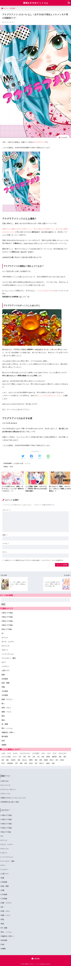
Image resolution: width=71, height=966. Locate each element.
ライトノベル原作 (6, 756)
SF (3, 633)
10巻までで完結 (7, 613)
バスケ (43, 753)
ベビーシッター (62, 753)
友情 (3, 760)
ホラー (4, 662)
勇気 (65, 756)
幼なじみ (24, 760)
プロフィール (5, 793)
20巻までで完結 (7, 621)
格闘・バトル (6, 712)
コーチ (9, 753)
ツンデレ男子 (35, 753)
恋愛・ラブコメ (25, 463)
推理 (41, 760)
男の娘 (62, 760)
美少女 (31, 763)
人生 (38, 756)
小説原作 (13, 760)
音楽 (3, 741)
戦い (3, 703)
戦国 (36, 760)
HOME (37, 959)
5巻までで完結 (7, 629)
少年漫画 (5, 695)
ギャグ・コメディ (8, 642)
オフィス (5, 637)
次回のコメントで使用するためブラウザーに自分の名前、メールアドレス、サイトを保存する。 (34, 560)
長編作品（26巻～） (9, 732)
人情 (34, 756)
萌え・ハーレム (7, 728)
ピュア (54, 753)
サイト (4, 552)
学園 (3, 687)
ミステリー (5, 666)
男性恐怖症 (10, 763)
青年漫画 (5, 736)
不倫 (24, 756)
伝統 (43, 756)
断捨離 (46, 760)
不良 (29, 756)
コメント (6, 510)
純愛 (21, 763)
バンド (48, 753)
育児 (36, 763)
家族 (7, 760)
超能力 (48, 763)
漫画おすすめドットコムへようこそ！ (13, 798)
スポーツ (5, 650)
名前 (5, 535)
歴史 (3, 716)
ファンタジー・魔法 (9, 658)
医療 (3, 675)
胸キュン (42, 763)
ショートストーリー (25, 753)
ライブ (14, 756)
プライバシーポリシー (8, 789)
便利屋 (48, 756)
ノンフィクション (8, 654)
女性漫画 (5, 679)
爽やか (51, 760)
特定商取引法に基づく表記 (10, 802)
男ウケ (3, 763)
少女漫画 (16, 463)
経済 (26, 763)
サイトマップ (5, 785)
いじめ (3, 753)
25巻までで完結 (7, 625)
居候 (19, 760)
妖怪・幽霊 (5, 683)
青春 (11, 466)
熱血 (3, 720)
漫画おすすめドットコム (35, 3)
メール (5, 543)
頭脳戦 (4, 745)
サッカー (15, 753)
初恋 (60, 756)
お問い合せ (5, 781)
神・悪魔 (5, 724)
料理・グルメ (6, 708)
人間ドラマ (5, 670)
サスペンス (5, 646)
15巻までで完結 (7, 617)
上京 (20, 756)
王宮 (57, 760)
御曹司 (31, 760)
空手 (16, 763)
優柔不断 (54, 756)
